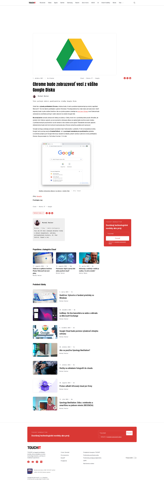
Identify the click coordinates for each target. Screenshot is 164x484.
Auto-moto (85, 2)
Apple (56, 2)
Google (39, 196)
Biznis (114, 2)
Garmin (62, 2)
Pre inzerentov (65, 455)
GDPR (84, 460)
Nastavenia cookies (88, 463)
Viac (120, 2)
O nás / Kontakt (65, 452)
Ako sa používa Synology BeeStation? (74, 350)
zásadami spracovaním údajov (114, 437)
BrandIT (63, 458)
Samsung (70, 2)
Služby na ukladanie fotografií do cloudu (76, 368)
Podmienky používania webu (91, 455)
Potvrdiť (117, 238)
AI (98, 2)
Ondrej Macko (83, 273)
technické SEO (31, 479)
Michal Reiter (43, 96)
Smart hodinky (105, 2)
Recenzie (42, 2)
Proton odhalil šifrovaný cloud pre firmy (75, 386)
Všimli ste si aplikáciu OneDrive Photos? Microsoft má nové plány (42, 271)
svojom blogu (83, 111)
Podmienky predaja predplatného (92, 458)
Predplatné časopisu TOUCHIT (91, 452)
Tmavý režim (129, 458)
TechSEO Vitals (45, 479)
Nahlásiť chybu (38, 213)
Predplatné (64, 461)
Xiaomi (77, 2)
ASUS (93, 2)
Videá (49, 2)
